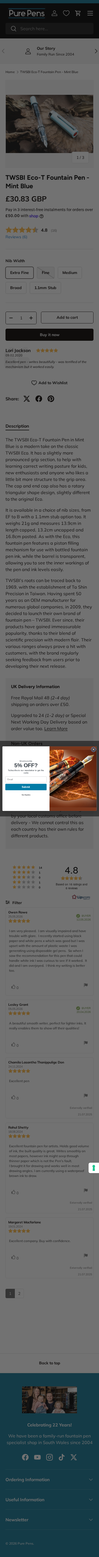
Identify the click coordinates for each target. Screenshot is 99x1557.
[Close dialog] (93, 749)
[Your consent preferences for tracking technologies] (94, 1168)
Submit (26, 787)
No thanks (26, 795)
